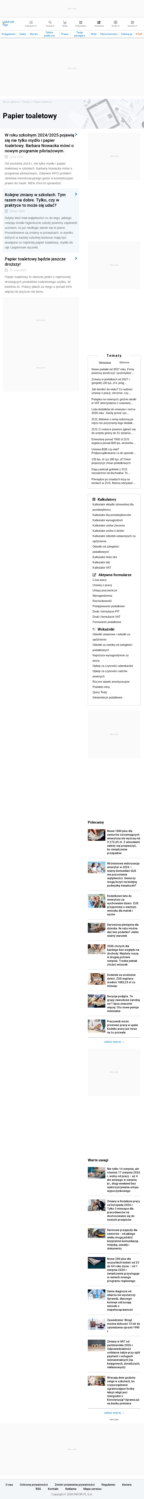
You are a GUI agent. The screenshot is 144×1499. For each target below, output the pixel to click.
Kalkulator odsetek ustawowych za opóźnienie (114, 539)
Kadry (22, 33)
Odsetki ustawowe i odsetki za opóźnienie (111, 637)
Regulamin (108, 1484)
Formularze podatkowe (107, 622)
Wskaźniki (106, 629)
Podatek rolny (101, 686)
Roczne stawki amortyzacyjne (111, 681)
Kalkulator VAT (102, 567)
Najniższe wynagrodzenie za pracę (111, 658)
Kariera (127, 1484)
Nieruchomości (109, 33)
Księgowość (9, 33)
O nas (9, 1484)
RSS (38, 1489)
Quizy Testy (100, 692)
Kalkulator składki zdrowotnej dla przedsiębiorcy (113, 507)
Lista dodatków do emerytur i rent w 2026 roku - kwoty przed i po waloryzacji (113, 411)
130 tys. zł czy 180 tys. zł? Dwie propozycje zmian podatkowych (111, 461)
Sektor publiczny (49, 34)
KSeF (139, 33)
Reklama (70, 1489)
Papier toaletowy (43, 101)
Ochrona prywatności (34, 1484)
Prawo (64, 33)
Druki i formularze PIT (106, 611)
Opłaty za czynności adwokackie (113, 665)
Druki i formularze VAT (106, 616)
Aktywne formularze (115, 574)
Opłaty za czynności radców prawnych (110, 674)
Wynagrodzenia (102, 595)
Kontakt (53, 1489)
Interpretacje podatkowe (107, 697)
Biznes (34, 33)
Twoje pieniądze (79, 34)
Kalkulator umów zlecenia (109, 525)
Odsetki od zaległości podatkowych (106, 549)
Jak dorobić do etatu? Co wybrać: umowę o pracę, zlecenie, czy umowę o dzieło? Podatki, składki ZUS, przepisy (112, 391)
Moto (94, 33)
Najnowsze (105, 362)
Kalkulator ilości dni (105, 557)
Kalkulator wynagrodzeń (108, 520)
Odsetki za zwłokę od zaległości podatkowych (112, 647)
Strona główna (11, 101)
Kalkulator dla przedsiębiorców (112, 514)
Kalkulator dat (101, 562)
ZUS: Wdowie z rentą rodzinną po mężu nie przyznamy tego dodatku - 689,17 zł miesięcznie (113, 421)
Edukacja (126, 33)
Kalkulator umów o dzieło (108, 530)
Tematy (26, 101)
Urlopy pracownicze (105, 590)
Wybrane (124, 362)
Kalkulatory (107, 499)
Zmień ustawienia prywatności (75, 1484)
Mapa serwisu (92, 1489)
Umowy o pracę (102, 585)
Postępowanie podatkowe (109, 606)
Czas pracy (100, 579)
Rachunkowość (102, 600)
